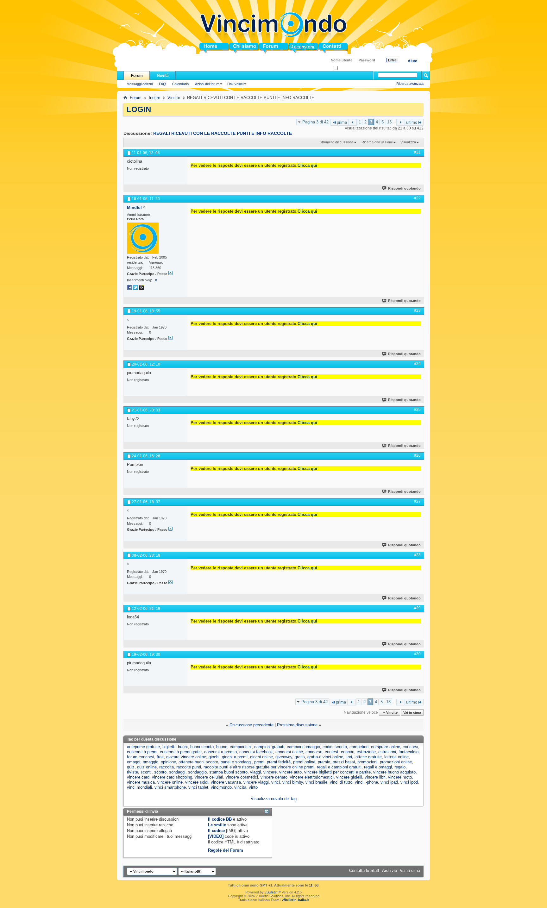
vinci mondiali (139, 787)
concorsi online (289, 751)
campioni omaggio (303, 746)
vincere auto (290, 772)
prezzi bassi (344, 762)
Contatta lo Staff (364, 870)
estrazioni (387, 751)
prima (342, 122)
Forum (265, 48)
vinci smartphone (170, 787)
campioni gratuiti (269, 746)
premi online (304, 762)
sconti (146, 772)
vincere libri (375, 777)
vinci (275, 782)
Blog (293, 48)
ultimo (411, 122)
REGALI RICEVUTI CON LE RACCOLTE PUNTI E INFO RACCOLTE (222, 133)
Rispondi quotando (404, 188)
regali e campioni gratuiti (339, 767)
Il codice (216, 830)
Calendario (180, 84)
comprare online (385, 746)
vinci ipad (389, 782)
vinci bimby (292, 782)
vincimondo (221, 787)
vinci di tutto (341, 782)
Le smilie (217, 825)
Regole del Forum (225, 850)
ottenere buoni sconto (198, 762)
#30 (417, 654)
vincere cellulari (209, 777)
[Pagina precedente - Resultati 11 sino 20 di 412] (353, 122)
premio (324, 762)
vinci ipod (409, 782)
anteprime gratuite (143, 746)
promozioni (367, 762)
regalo (400, 767)
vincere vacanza (226, 782)
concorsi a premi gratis (181, 751)
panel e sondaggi (236, 762)
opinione (168, 762)
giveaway (283, 757)
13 (389, 122)
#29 (417, 608)
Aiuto (412, 61)
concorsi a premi (142, 751)
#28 (417, 555)
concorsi (410, 746)
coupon (347, 751)
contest (331, 751)
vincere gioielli (349, 777)
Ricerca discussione (377, 142)
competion (358, 746)
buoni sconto (202, 746)
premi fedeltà (279, 762)
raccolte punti (188, 767)
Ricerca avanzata (410, 83)
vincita (240, 787)
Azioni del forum (207, 84)
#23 (417, 310)
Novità (163, 75)
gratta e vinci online (325, 757)
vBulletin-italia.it (295, 900)
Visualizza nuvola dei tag (274, 798)
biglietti (168, 746)
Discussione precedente (251, 725)
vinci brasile (316, 782)
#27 (417, 501)
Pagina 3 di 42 (315, 122)
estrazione (366, 751)
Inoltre (154, 97)
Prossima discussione (297, 725)
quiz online (147, 767)
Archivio (389, 870)
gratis (300, 757)
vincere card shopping (172, 777)
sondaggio (197, 772)
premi (259, 762)
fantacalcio (408, 751)
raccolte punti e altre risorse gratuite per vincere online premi (259, 767)
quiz (131, 767)
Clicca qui (307, 165)
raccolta (166, 767)
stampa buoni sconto (228, 772)
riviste (132, 772)
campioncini (241, 746)
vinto (253, 787)
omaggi (133, 762)
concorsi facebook (256, 751)
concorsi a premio (220, 751)
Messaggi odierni (140, 84)
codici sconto (335, 746)
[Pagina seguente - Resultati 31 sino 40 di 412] (400, 122)
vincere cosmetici (242, 777)
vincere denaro (274, 777)
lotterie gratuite (368, 757)
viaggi (255, 772)
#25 (417, 409)
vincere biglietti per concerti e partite (337, 772)
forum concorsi (140, 757)
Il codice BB (220, 819)
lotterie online (396, 757)
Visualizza (408, 142)
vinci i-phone (366, 782)
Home (205, 48)
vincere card (138, 777)
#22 (417, 198)
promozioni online (396, 762)
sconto (160, 772)
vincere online (170, 782)
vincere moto (400, 777)
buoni (183, 746)
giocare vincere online (186, 757)
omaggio (150, 762)
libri (349, 757)
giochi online (261, 757)
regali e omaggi (378, 767)
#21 (417, 152)
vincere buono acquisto (394, 772)
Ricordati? (345, 68)
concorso (313, 751)
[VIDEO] (215, 836)
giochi (214, 757)
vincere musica (141, 782)
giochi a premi (235, 757)
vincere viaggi (256, 782)
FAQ (162, 84)
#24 (417, 363)
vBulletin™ (273, 892)
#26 (417, 455)
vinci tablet (198, 787)
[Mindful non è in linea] (143, 238)
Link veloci (235, 84)
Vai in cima (412, 712)
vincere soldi (196, 782)
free (160, 757)
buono (221, 746)
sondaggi (177, 772)
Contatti (326, 48)
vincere (270, 772)
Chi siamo (239, 48)
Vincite (173, 97)
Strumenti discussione (337, 142)
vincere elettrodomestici (312, 777)
